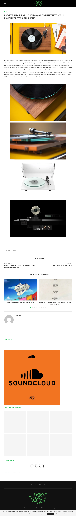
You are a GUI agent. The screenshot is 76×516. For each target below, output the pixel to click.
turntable (15, 251)
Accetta (50, 514)
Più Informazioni (60, 514)
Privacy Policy (23, 508)
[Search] (71, 4)
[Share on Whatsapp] (41, 258)
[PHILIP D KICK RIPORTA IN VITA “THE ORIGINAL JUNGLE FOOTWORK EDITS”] (20, 289)
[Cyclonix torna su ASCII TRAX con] (38, 422)
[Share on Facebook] (35, 258)
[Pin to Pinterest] (39, 258)
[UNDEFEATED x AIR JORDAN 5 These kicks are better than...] (38, 444)
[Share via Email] (43, 258)
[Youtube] (40, 484)
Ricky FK (18, 316)
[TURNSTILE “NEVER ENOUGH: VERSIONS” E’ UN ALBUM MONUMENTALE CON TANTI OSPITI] (55, 289)
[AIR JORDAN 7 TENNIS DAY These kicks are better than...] (60, 422)
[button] (6, 293)
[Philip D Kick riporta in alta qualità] (15, 422)
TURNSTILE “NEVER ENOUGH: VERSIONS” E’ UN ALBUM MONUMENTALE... (55, 304)
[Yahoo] (44, 485)
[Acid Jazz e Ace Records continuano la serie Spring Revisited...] (60, 444)
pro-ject (8, 251)
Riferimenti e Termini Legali (48, 508)
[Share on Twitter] (37, 258)
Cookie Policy (34, 508)
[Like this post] (33, 258)
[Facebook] (31, 484)
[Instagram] (35, 484)
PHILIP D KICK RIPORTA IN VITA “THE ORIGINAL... (21, 303)
